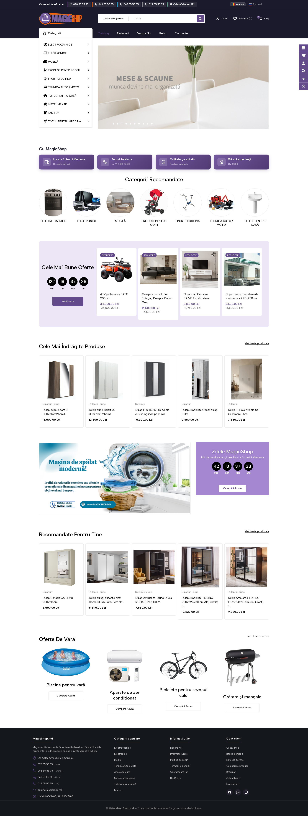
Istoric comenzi (234, 754)
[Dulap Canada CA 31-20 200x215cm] (61, 567)
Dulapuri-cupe (51, 404)
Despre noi (176, 747)
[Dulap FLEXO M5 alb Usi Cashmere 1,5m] (246, 379)
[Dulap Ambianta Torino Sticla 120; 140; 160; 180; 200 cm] (154, 567)
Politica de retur (179, 760)
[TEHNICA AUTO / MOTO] (221, 202)
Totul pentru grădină (125, 784)
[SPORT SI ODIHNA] (188, 202)
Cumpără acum (232, 488)
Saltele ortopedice (124, 778)
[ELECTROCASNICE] (53, 202)
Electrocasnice (122, 747)
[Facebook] (229, 792)
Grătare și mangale (242, 696)
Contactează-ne (179, 772)
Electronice (120, 754)
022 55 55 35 (45, 783)
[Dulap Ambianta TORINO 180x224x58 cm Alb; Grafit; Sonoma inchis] (246, 567)
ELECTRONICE (87, 221)
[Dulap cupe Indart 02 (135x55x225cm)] (107, 379)
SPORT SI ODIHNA (188, 221)
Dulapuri (140, 404)
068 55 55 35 (45, 770)
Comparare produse (237, 766)
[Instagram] (238, 792)
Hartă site (175, 778)
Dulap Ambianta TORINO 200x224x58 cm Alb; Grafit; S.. (200, 602)
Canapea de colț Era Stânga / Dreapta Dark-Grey (156, 298)
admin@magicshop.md (50, 790)
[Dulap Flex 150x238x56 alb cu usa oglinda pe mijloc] (154, 379)
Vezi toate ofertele (258, 636)
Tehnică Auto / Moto (125, 766)
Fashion (118, 790)
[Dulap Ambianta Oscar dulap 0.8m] (200, 379)
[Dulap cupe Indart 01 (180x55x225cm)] (61, 379)
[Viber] (246, 792)
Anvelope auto (122, 772)
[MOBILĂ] (120, 202)
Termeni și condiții (180, 766)
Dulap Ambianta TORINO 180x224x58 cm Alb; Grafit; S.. (245, 602)
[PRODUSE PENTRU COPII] (154, 202)
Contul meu (232, 747)
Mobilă (117, 760)
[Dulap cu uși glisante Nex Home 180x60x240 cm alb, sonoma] (107, 567)
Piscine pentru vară (66, 684)
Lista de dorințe (235, 760)
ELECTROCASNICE (53, 221)
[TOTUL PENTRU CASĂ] (255, 202)
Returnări (231, 772)
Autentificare (233, 778)
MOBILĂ (120, 221)
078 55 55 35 (45, 764)
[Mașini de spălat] (114, 478)
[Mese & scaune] (183, 87)
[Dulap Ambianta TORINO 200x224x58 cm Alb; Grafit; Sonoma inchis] (200, 567)
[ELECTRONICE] (87, 202)
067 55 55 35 (45, 777)
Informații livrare (179, 754)
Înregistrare (232, 784)
